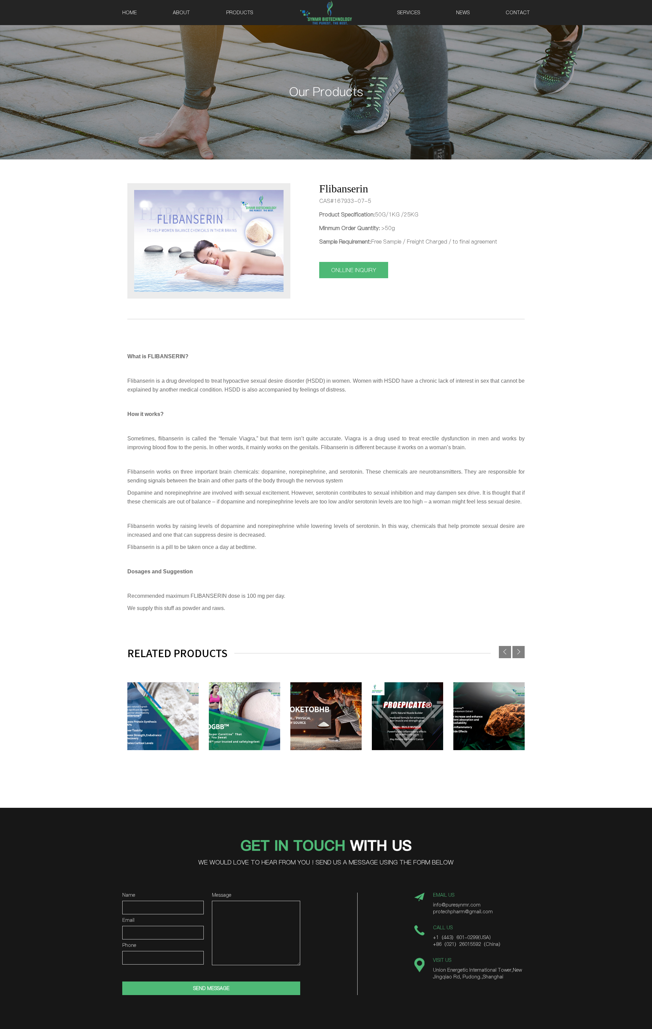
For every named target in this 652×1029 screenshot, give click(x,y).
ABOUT (181, 12)
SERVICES (408, 12)
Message (221, 895)
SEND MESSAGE (211, 988)
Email (128, 920)
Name (128, 895)
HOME (129, 12)
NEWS (463, 12)
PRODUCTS (239, 12)
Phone (129, 946)
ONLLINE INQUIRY (353, 270)
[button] (518, 652)
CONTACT (518, 12)
